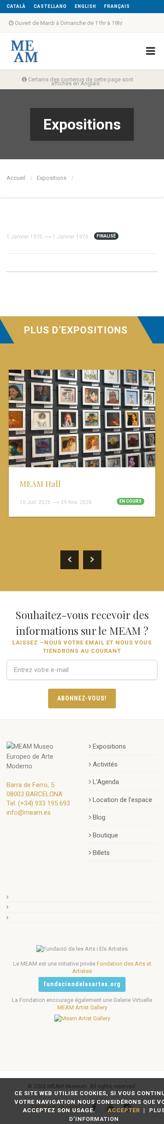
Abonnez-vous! (82, 698)
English (85, 6)
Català (16, 6)
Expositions (51, 178)
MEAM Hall (40, 484)
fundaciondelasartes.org (82, 983)
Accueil (16, 178)
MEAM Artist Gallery (82, 1007)
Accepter (124, 1110)
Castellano (50, 6)
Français (117, 6)
